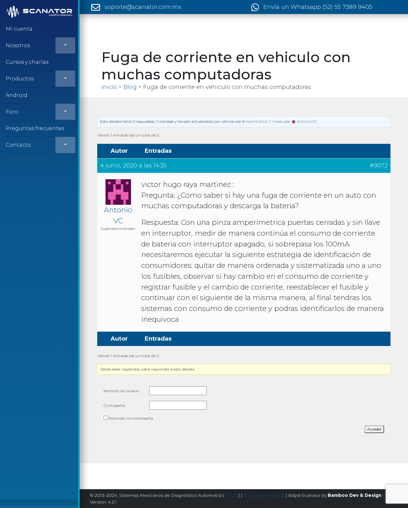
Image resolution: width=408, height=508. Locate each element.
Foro (12, 112)
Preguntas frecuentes (35, 128)
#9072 (379, 165)
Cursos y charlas (27, 62)
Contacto (18, 145)
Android (16, 95)
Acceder (374, 429)
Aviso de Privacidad (264, 495)
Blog (130, 87)
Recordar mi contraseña (131, 418)
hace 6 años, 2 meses (264, 121)
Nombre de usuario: (122, 390)
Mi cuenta (19, 29)
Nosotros (18, 45)
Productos (19, 79)
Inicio (109, 87)
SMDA (231, 495)
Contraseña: (114, 405)
